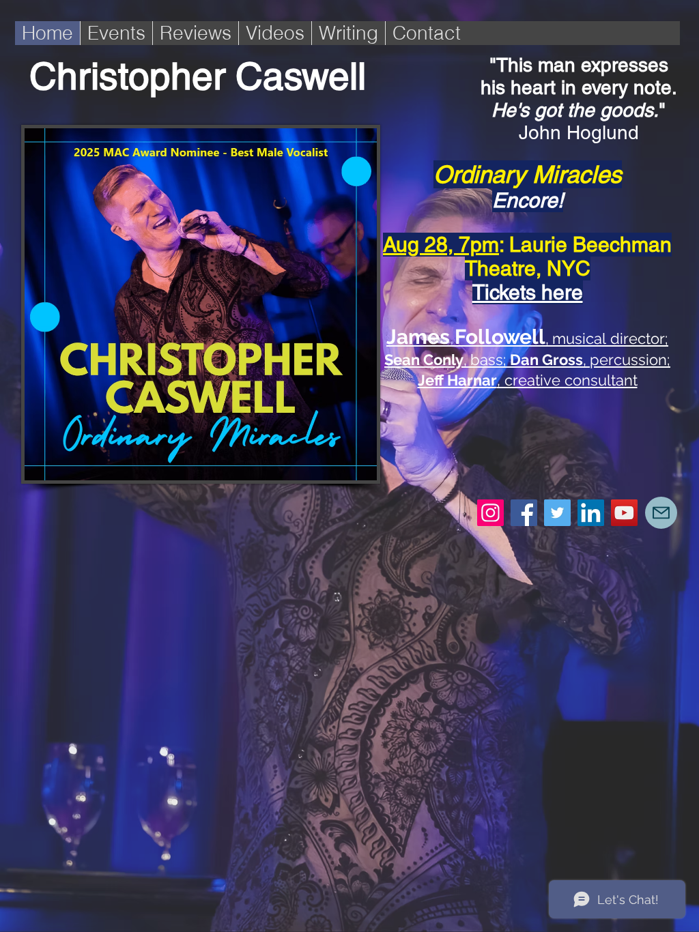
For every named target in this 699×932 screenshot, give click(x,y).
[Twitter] (557, 512)
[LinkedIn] (590, 512)
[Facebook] (524, 512)
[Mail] (661, 513)
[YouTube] (624, 512)
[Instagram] (490, 512)
